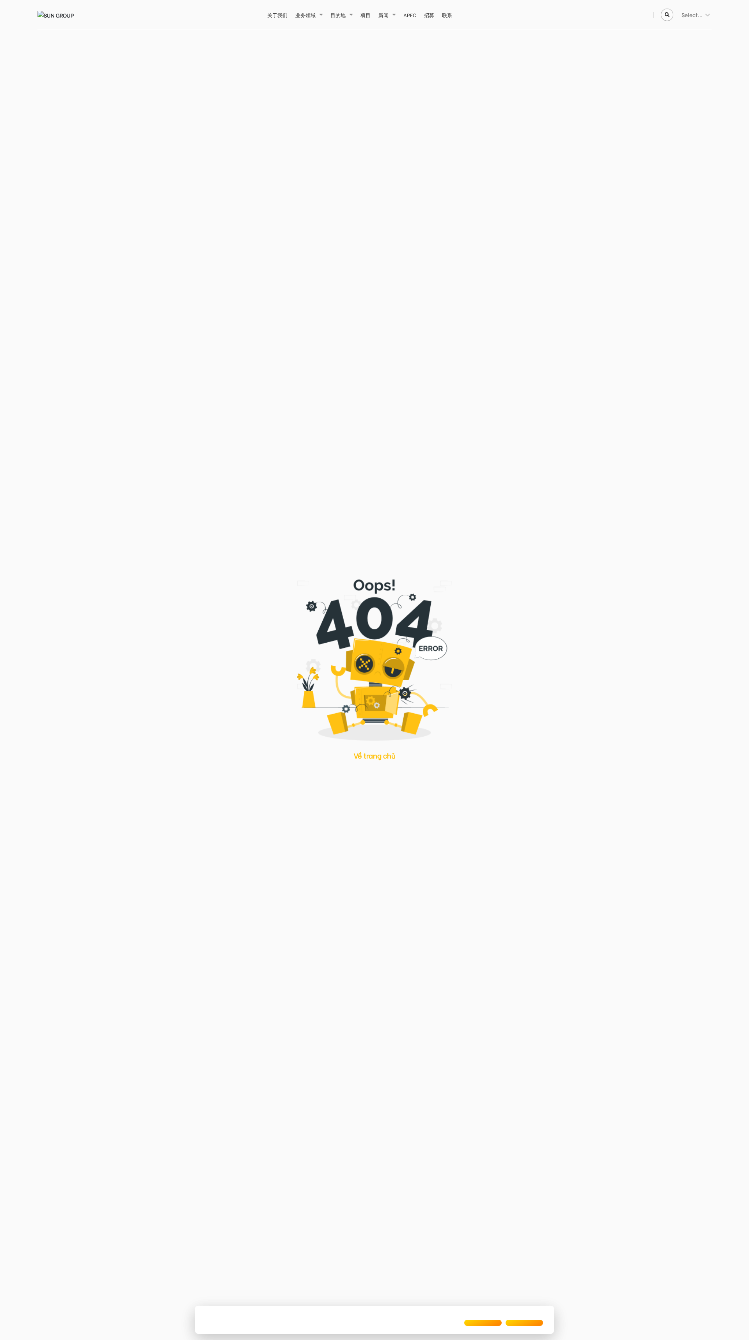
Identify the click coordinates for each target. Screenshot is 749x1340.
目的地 (338, 14)
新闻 (383, 14)
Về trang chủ (375, 755)
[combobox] (682, 15)
